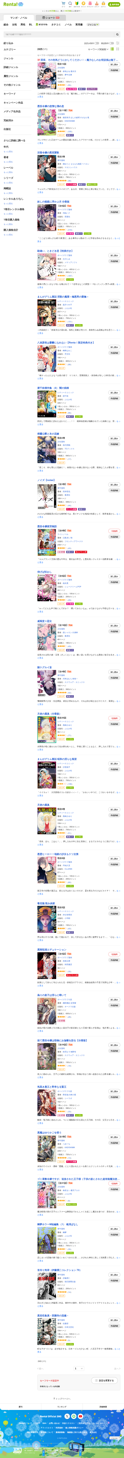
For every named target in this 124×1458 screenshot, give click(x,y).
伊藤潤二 (66, 1278)
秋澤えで (66, 1051)
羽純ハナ (66, 213)
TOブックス (69, 448)
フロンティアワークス (74, 541)
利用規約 (59, 1427)
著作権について (47, 1432)
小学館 (67, 918)
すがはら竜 (84, 117)
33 (69, 1111)
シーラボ (68, 1098)
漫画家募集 (60, 1432)
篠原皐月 (66, 117)
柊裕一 (75, 678)
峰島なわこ (67, 350)
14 (69, 1292)
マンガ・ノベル (18, 17)
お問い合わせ (54, 1423)
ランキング (61, 1406)
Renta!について (25, 1423)
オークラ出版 (70, 1006)
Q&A (44, 1423)
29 (69, 600)
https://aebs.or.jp (29, 1453)
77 (69, 735)
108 (70, 784)
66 (69, 412)
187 (70, 275)
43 (69, 548)
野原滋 (65, 1094)
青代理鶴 (66, 445)
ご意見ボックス (83, 1423)
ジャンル (92, 24)
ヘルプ (37, 1423)
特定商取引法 (32, 1432)
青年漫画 (61, 160)
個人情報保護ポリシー (74, 1427)
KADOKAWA (70, 121)
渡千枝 (65, 396)
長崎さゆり (67, 725)
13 (69, 1158)
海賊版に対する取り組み (77, 1432)
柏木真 (65, 583)
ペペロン (85, 163)
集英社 (67, 495)
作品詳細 (114, 70)
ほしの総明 (75, 117)
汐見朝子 (66, 767)
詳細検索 (103, 1406)
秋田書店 (68, 964)
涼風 (65, 537)
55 (69, 85)
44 (69, 505)
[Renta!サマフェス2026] (20, 4)
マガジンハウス (71, 167)
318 (70, 229)
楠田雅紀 (66, 1003)
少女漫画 (61, 67)
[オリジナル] (42, 24)
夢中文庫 (68, 74)
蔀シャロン (67, 632)
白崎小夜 (72, 1094)
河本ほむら (67, 678)
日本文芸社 (69, 1327)
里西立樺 (66, 961)
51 (69, 833)
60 (69, 882)
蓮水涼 (73, 71)
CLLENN (68, 868)
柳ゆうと (66, 163)
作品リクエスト (68, 1423)
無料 (114, 531)
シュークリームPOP (73, 586)
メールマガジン (98, 1423)
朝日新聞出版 (70, 1281)
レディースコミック (65, 301)
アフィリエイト (47, 1427)
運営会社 (93, 1432)
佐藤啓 (65, 1323)
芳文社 (67, 354)
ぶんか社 (68, 308)
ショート (52, 17)
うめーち (66, 1143)
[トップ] (10, 4)
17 (69, 459)
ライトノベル (62, 534)
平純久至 (66, 865)
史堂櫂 (73, 1003)
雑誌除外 (105, 43)
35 (69, 971)
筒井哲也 (66, 491)
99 (69, 364)
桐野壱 (73, 1051)
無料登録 (115, 4)
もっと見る (8, 151)
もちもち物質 (76, 163)
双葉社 (67, 216)
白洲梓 (75, 632)
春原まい (66, 1190)
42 (69, 692)
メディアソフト (71, 262)
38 (69, 180)
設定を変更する (106, 1380)
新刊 (20, 1406)
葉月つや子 (67, 304)
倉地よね (66, 71)
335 (70, 131)
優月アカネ (75, 1190)
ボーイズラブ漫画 (64, 209)
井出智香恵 (67, 914)
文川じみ (66, 258)
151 (70, 321)
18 (69, 1065)
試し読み (114, 64)
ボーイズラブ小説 (64, 999)
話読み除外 (89, 43)
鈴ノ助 (69, 537)
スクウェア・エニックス (75, 682)
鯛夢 (65, 1232)
